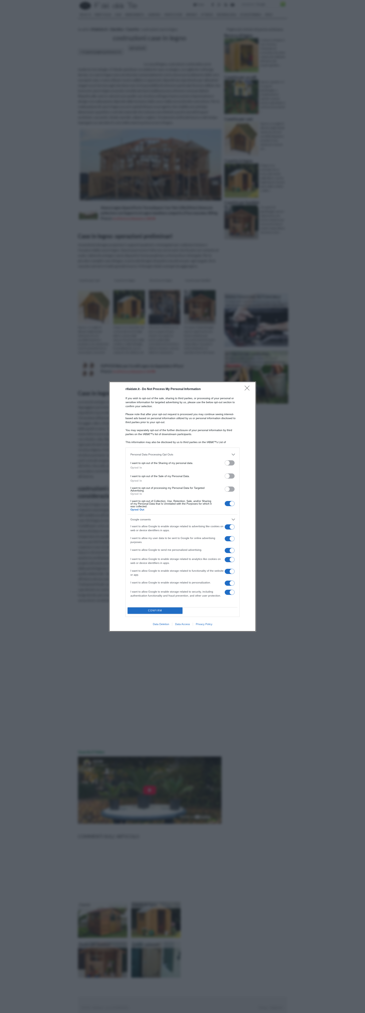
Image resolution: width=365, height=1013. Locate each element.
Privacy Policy (204, 624)
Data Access (182, 624)
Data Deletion (161, 624)
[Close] (248, 389)
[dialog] (182, 506)
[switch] (230, 462)
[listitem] (182, 455)
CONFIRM (155, 610)
